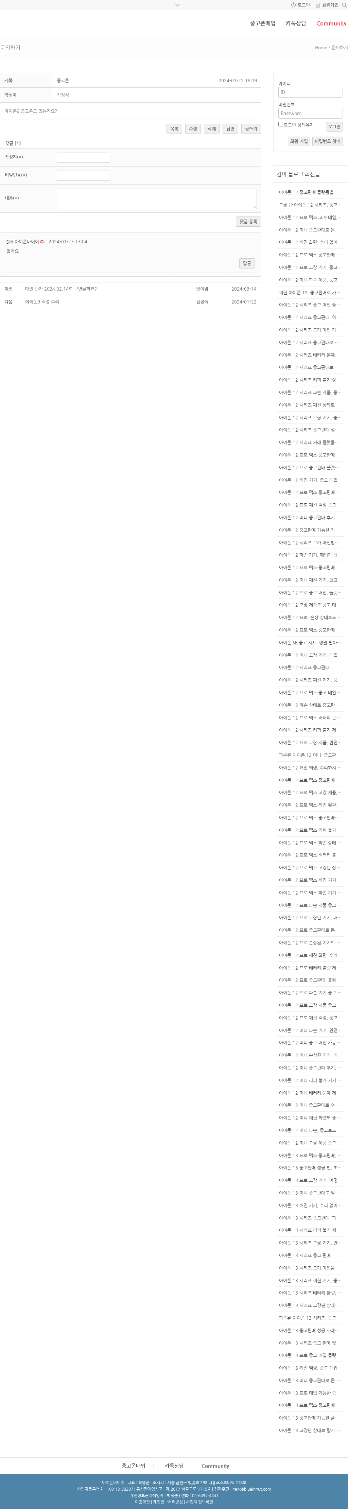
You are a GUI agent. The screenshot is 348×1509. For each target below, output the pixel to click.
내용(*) (12, 198)
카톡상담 (296, 23)
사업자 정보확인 (199, 1501)
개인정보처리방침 (168, 1501)
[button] (10, 241)
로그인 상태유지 (299, 124)
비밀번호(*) (16, 174)
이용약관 (142, 1501)
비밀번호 (286, 104)
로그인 (304, 4)
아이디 (284, 83)
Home (321, 47)
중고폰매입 (263, 23)
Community (331, 23)
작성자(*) (14, 156)
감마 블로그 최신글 (298, 174)
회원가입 (330, 4)
